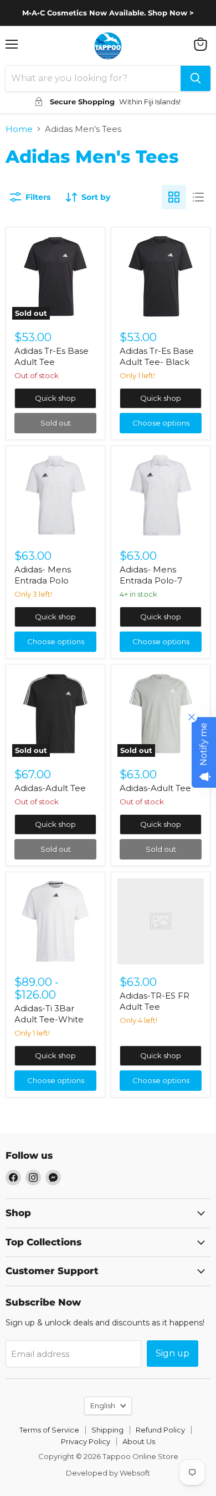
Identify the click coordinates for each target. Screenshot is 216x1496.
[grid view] (174, 197)
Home (19, 129)
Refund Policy (160, 1429)
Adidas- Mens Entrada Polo (42, 575)
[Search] (195, 78)
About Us (138, 1441)
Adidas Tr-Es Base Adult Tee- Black (157, 356)
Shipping (107, 1429)
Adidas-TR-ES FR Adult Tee (154, 1001)
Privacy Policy (85, 1441)
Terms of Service (49, 1429)
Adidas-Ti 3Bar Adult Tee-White (49, 1014)
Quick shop (55, 398)
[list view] (198, 197)
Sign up (172, 1353)
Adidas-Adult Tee (50, 788)
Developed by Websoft (108, 1472)
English (102, 1405)
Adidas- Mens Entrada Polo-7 (151, 575)
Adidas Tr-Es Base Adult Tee (51, 356)
